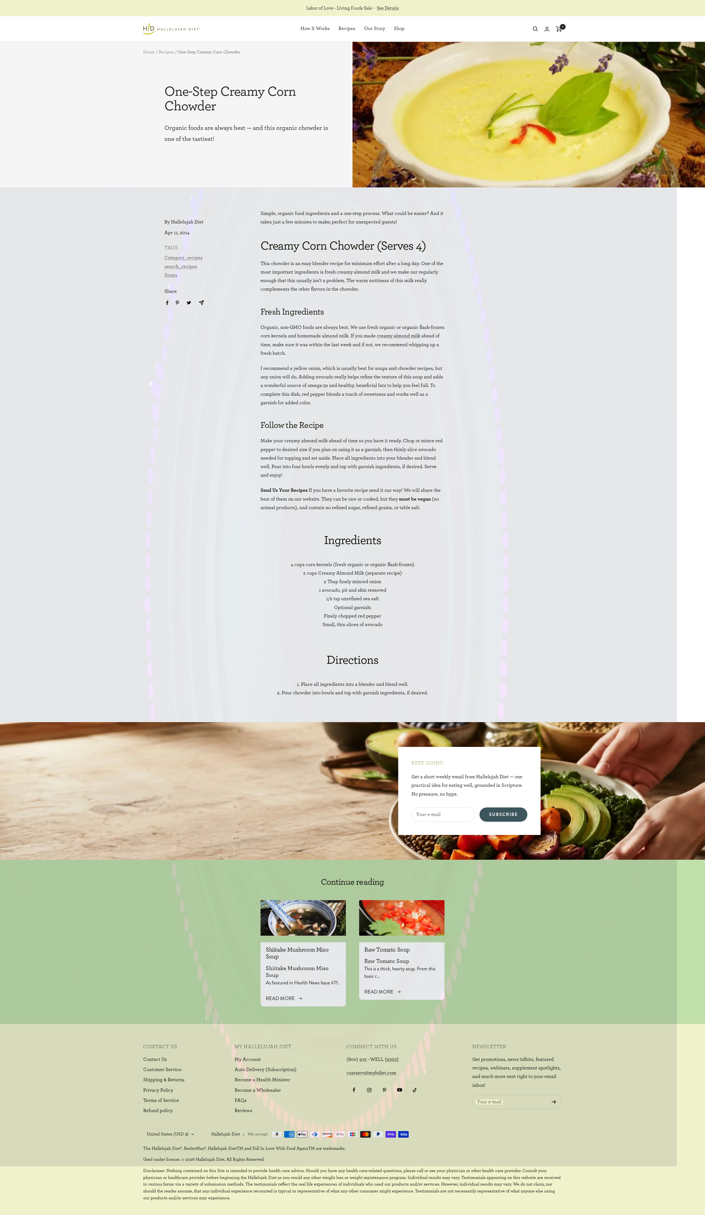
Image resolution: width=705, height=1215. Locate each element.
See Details (388, 8)
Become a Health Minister (262, 1079)
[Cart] (559, 29)
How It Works (315, 28)
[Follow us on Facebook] (354, 1089)
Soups (170, 275)
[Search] (535, 28)
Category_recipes (183, 257)
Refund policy (158, 1110)
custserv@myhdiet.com (371, 1073)
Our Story (374, 28)
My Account (248, 1059)
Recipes (346, 28)
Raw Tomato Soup (387, 950)
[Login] (546, 29)
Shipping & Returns (164, 1079)
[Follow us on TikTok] (414, 1089)
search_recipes (180, 266)
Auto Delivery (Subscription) (266, 1069)
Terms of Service (161, 1100)
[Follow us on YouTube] (399, 1089)
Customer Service (162, 1069)
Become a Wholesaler (258, 1090)
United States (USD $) (168, 1134)
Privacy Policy (158, 1090)
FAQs (241, 1100)
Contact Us (155, 1059)
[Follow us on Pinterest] (384, 1089)
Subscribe (503, 814)
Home (148, 52)
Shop (399, 28)
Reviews (243, 1110)
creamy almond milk (398, 336)
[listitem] (167, 303)
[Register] (554, 1102)
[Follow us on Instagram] (369, 1089)
